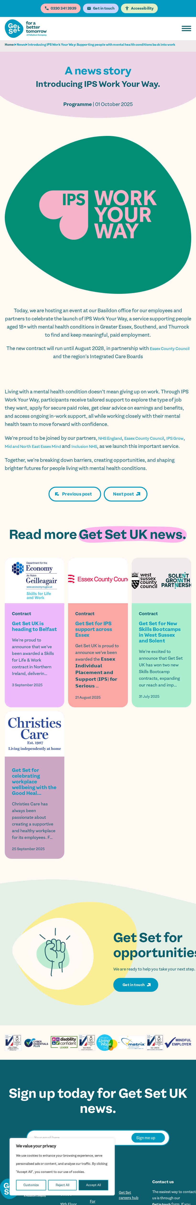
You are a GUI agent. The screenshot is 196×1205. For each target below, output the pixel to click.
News (21, 45)
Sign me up (145, 1146)
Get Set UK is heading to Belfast (34, 634)
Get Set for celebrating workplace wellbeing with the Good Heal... (34, 790)
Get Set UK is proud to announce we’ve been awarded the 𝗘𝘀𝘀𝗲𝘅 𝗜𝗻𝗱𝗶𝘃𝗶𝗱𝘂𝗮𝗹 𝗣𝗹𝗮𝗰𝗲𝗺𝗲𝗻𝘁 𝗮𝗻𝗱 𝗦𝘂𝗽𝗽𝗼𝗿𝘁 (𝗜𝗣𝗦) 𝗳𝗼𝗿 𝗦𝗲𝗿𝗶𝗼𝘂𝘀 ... (97, 674)
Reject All (62, 1185)
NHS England (113, 438)
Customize (31, 1185)
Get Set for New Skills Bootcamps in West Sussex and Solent (160, 640)
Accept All (93, 1185)
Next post (123, 502)
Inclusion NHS (115, 446)
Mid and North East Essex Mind (54, 446)
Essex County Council (154, 438)
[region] (62, 1166)
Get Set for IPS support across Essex (93, 637)
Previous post (77, 502)
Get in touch (134, 993)
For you (96, 1201)
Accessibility (142, 8)
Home (9, 45)
